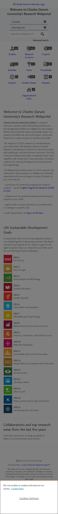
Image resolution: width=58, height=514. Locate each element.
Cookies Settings (29, 498)
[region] (29, 497)
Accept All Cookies (29, 507)
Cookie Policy (17, 488)
